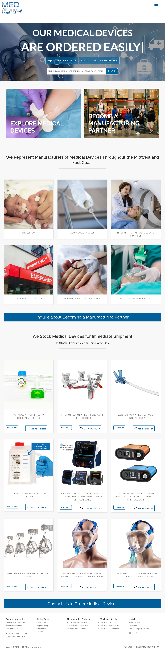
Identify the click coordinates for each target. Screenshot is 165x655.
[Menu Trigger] (156, 4)
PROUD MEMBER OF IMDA (147, 647)
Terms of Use (134, 625)
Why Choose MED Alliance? (78, 622)
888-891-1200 (21, 633)
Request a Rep (42, 625)
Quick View (29, 409)
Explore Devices (42, 622)
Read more (12, 427)
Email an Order (42, 629)
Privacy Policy (134, 622)
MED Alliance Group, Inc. (108, 622)
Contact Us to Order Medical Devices (82, 603)
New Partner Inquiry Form (77, 625)
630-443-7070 (19, 636)
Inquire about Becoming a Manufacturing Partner (82, 317)
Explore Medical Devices (61, 60)
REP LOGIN (128, 647)
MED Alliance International (108, 629)
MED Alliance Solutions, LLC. (109, 625)
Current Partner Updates (77, 629)
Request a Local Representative (99, 60)
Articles (39, 632)
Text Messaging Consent (139, 629)
